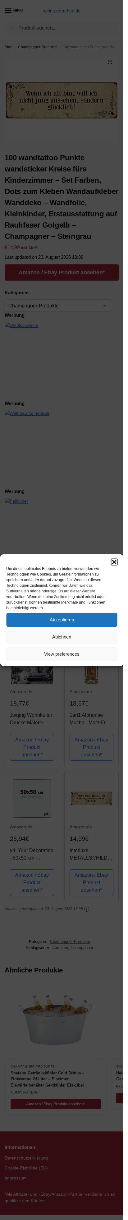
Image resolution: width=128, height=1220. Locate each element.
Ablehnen (61, 636)
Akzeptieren (62, 619)
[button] (114, 562)
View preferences (62, 654)
